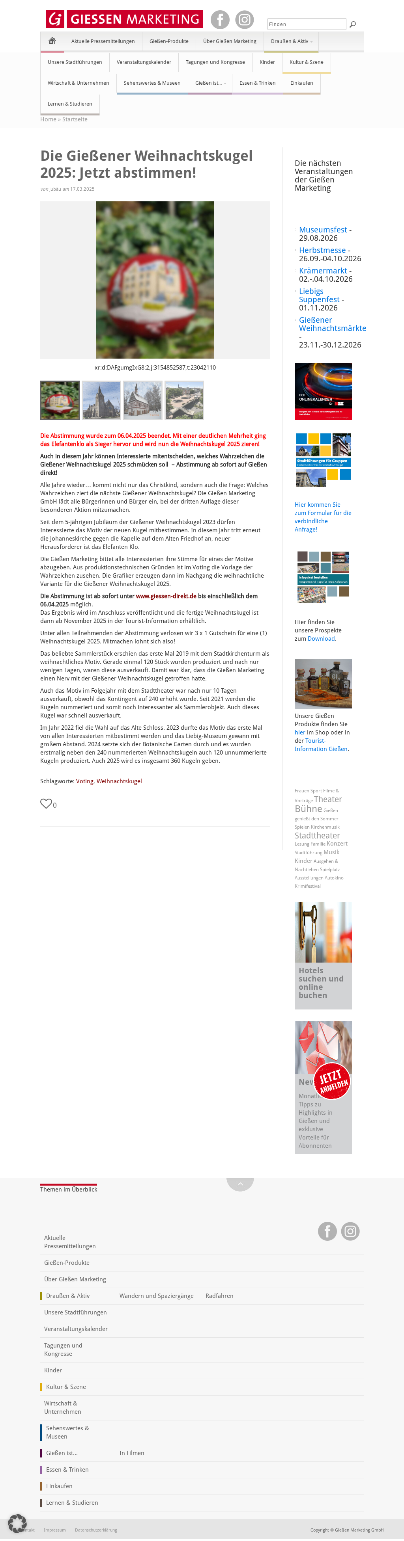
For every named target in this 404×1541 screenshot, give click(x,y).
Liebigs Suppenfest (319, 295)
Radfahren (220, 1295)
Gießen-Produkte (169, 41)
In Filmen (132, 1453)
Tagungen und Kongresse (215, 62)
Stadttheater (317, 835)
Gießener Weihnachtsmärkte (333, 324)
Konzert (337, 843)
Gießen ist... (205, 86)
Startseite (75, 119)
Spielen (302, 827)
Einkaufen (301, 83)
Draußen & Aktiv (286, 44)
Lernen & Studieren (70, 104)
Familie (317, 844)
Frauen (302, 791)
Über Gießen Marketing (229, 41)
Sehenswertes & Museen (152, 83)
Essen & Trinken (257, 83)
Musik (331, 852)
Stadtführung (308, 852)
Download (321, 638)
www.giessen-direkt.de (166, 596)
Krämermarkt (323, 270)
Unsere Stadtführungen (75, 62)
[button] (17, 1523)
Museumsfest (323, 229)
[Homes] (52, 40)
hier (300, 732)
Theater (328, 799)
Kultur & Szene (307, 62)
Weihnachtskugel (119, 781)
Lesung (302, 844)
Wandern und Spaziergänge (157, 1295)
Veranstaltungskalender (144, 62)
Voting (85, 781)
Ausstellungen (309, 878)
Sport (316, 791)
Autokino (334, 878)
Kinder (267, 62)
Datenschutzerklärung (96, 1530)
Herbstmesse (322, 250)
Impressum (55, 1530)
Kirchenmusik (325, 827)
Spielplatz (330, 869)
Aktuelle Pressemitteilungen (103, 41)
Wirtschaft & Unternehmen (78, 83)
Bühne (308, 808)
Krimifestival (308, 886)
